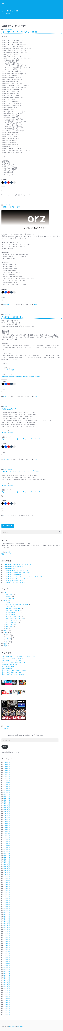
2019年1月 (6, 898)
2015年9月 (6, 977)
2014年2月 (6, 1014)
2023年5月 (6, 810)
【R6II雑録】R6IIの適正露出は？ (13, 566)
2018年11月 (6, 902)
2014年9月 (6, 1001)
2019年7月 (6, 886)
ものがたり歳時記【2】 (13, 612)
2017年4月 (6, 940)
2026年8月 (6, 763)
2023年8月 (6, 806)
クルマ (8, 636)
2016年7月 (6, 957)
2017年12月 (6, 924)
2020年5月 (6, 867)
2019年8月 (6, 884)
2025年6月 (6, 778)
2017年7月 (6, 934)
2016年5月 (6, 961)
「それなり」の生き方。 (13, 610)
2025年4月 (6, 782)
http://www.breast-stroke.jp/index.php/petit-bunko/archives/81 (20, 492)
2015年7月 (6, 981)
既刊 (7, 396)
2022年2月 (6, 827)
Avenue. (8, 602)
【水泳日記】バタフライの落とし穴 (14, 582)
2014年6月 (6, 1006)
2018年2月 (6, 920)
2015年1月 (6, 993)
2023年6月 (6, 808)
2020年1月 (6, 875)
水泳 (7, 642)
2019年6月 (6, 888)
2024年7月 (6, 786)
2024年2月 (6, 794)
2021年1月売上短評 (10, 207)
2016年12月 (6, 947)
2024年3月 (6, 792)
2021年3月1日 (6, 205)
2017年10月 (6, 928)
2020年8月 (6, 861)
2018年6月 (6, 912)
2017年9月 (6, 930)
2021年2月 (6, 849)
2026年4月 (6, 768)
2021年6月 (6, 841)
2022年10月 (6, 818)
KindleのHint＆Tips (11, 606)
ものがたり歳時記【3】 (13, 614)
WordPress (12, 1026)
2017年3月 (6, 942)
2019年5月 (6, 890)
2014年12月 (6, 995)
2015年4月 (6, 987)
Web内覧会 (9, 595)
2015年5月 (6, 985)
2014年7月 (6, 1004)
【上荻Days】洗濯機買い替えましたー (15, 574)
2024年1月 (6, 796)
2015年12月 (6, 971)
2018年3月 (6, 918)
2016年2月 (6, 967)
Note (4, 304)
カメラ (8, 634)
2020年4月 (6, 869)
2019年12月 (6, 877)
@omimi (8, 552)
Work (4, 195)
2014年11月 (6, 997)
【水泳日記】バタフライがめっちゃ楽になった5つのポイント (19, 656)
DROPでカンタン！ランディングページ (20, 471)
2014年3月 (6, 1012)
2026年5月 (6, 766)
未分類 (5, 646)
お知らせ (6, 630)
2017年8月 (6, 932)
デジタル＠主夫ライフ (12, 620)
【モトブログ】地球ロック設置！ (11, 672)
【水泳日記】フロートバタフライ (11, 660)
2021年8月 (6, 837)
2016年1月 (6, 969)
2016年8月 (6, 955)
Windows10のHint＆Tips (13, 608)
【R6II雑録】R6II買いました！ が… (14, 568)
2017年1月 (6, 945)
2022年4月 (6, 824)
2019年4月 (6, 892)
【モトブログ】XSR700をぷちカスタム (12, 674)
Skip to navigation (3, 3)
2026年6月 (6, 765)
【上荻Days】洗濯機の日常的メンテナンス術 (17, 572)
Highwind (20, 1026)
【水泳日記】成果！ (7, 668)
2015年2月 (6, 991)
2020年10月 (6, 857)
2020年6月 (6, 865)
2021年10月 (6, 833)
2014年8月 (6, 1002)
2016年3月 (6, 965)
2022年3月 (6, 825)
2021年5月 (6, 843)
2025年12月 (6, 770)
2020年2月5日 (6, 314)
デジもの (8, 638)
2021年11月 (6, 831)
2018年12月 (6, 900)
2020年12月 (6, 853)
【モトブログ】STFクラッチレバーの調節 (13, 670)
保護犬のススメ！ (10, 408)
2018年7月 (6, 910)
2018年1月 (6, 922)
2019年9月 (6, 883)
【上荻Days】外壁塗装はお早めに (14, 580)
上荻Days (8, 597)
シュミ (5, 632)
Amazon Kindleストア (8, 370)
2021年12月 (6, 829)
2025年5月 (6, 780)
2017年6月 (6, 936)
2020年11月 (6, 855)
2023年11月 (6, 800)
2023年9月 (6, 804)
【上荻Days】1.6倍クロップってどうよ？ (16, 570)
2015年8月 (6, 979)
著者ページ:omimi (6, 554)
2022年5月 (6, 822)
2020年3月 (6, 871)
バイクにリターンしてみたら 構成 (19, 31)
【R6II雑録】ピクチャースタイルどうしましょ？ (18, 564)
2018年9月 (6, 906)
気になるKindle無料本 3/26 (9, 666)
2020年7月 (6, 863)
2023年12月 (6, 798)
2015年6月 (6, 983)
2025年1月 (6, 784)
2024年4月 (6, 790)
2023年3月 (6, 814)
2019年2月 (6, 896)
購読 (4, 747)
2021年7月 (6, 839)
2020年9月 (6, 859)
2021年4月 (6, 845)
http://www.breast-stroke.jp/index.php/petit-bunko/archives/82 (20, 439)
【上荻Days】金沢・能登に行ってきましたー (17, 578)
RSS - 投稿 (4, 728)
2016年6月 (6, 959)
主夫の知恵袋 (10, 599)
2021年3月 (6, 847)
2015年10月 (6, 975)
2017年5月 (6, 938)
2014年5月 (6, 1008)
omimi (32, 195)
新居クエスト (10, 626)
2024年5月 (6, 788)
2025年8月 (6, 774)
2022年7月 (6, 820)
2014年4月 (6, 1010)
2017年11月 (6, 926)
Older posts (8, 526)
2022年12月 (6, 816)
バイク (8, 640)
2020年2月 (6, 873)
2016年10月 (6, 951)
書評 (4, 644)
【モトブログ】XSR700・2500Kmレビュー (14, 658)
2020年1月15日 (7, 406)
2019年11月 (6, 879)
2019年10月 (6, 881)
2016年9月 (6, 953)
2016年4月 (6, 963)
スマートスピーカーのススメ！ (15, 618)
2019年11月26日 (7, 469)
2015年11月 (6, 973)
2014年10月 (6, 999)
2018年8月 (6, 908)
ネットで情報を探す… (12, 622)
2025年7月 (6, 776)
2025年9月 (6, 772)
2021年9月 (6, 835)
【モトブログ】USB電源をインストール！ (13, 662)
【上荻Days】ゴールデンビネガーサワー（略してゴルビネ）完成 (23, 576)
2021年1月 (6, 851)
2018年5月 (6, 914)
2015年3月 (6, 989)
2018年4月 (6, 916)
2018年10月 (6, 904)
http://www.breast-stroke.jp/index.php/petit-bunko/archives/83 (20, 376)
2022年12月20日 (7, 29)
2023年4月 (6, 812)
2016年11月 (6, 949)
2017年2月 (6, 943)
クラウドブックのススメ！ (13, 616)
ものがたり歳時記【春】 (13, 316)
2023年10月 (6, 802)
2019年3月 (6, 894)
